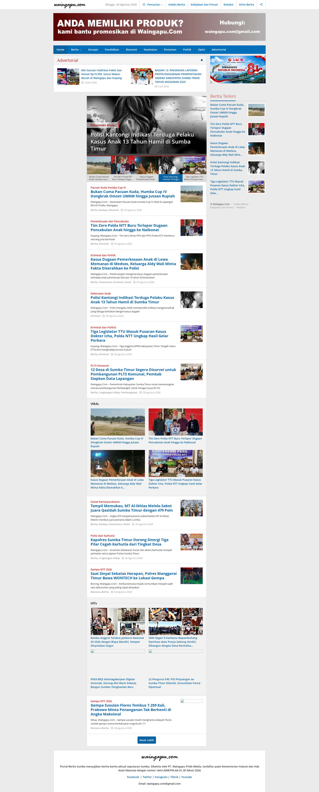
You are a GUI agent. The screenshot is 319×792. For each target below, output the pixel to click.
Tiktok (174, 777)
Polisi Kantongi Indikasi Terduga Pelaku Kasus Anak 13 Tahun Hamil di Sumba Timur (132, 299)
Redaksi (241, 207)
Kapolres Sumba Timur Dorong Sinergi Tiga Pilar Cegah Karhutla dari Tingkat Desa (130, 542)
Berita (94, 210)
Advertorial (67, 60)
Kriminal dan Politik (103, 255)
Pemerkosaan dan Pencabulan (110, 221)
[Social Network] (261, 4)
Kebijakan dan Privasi (222, 207)
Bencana (96, 591)
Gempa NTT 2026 (101, 569)
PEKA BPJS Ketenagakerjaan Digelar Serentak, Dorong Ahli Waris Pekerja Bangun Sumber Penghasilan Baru (113, 683)
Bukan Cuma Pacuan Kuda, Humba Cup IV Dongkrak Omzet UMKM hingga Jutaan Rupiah (133, 194)
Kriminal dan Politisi (135, 125)
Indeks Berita (241, 204)
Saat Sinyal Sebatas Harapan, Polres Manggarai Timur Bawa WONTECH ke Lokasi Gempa (134, 575)
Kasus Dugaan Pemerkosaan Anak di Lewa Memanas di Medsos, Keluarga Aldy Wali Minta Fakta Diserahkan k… (117, 483)
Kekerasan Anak (101, 293)
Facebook (133, 777)
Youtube (186, 777)
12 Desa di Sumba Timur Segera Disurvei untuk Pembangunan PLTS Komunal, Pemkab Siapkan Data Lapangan (133, 374)
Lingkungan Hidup (109, 392)
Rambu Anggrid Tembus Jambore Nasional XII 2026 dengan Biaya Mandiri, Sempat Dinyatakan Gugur (117, 641)
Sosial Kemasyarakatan (105, 501)
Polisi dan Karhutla (103, 535)
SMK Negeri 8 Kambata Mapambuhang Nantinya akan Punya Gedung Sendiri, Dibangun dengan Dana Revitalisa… (173, 641)
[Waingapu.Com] (69, 4)
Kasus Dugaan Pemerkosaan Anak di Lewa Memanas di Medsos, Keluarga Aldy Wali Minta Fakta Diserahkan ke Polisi (133, 264)
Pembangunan (129, 392)
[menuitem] (99, 169)
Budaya (103, 210)
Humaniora (105, 282)
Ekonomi (114, 210)
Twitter (147, 777)
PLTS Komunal (100, 365)
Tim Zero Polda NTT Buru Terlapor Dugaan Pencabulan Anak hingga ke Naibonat (129, 227)
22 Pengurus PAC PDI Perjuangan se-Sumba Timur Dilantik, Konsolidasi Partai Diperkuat (174, 683)
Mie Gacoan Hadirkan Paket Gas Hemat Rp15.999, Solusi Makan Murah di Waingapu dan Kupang (101, 74)
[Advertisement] (68, 151)
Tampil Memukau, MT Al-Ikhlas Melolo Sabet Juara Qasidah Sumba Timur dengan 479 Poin (132, 508)
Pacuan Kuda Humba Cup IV (108, 187)
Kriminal (104, 243)
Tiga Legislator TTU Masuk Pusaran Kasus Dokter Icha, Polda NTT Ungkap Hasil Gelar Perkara (175, 141)
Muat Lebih (147, 740)
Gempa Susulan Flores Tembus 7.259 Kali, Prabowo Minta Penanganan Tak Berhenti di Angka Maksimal (131, 710)
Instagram (161, 777)
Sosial (127, 282)
